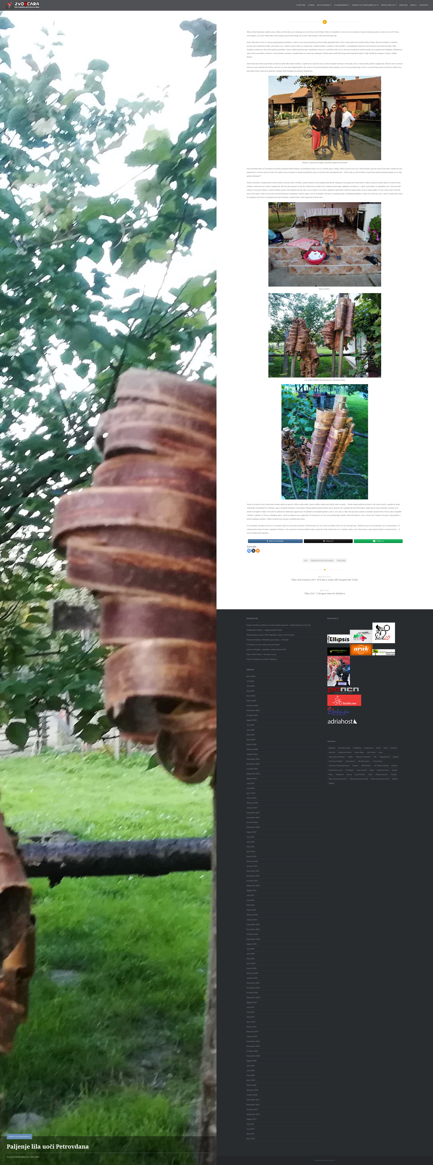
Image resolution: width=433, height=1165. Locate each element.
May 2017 (250, 1134)
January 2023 (251, 807)
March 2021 (251, 910)
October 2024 (252, 715)
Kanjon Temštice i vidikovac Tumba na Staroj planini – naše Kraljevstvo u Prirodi (278, 625)
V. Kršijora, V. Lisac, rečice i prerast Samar (263, 644)
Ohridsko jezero (364, 761)
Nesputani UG (388, 5)
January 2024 (251, 754)
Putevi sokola (362, 770)
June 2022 (250, 842)
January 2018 (251, 1095)
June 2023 (250, 788)
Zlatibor (394, 774)
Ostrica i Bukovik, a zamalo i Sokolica (261, 659)
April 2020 (250, 963)
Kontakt (423, 5)
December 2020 (252, 924)
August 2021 (251, 890)
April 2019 (250, 1022)
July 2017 (250, 1124)
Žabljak (331, 783)
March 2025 (251, 700)
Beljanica (332, 748)
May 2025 (250, 691)
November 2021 (253, 876)
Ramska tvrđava (383, 770)
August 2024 (251, 720)
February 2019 (252, 1031)
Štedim (394, 779)
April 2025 (250, 696)
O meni (311, 5)
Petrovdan (341, 560)
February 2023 (252, 803)
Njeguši (395, 757)
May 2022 (250, 846)
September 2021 (253, 885)
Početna (300, 5)
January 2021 (251, 919)
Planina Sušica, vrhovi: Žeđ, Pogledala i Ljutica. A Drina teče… (270, 635)
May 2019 (250, 1017)
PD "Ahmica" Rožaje (381, 766)
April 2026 (250, 676)
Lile (305, 560)
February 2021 (252, 915)
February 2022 (252, 861)
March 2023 (251, 798)
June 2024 (250, 730)
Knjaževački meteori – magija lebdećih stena (264, 630)
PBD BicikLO (366, 766)
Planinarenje (341, 5)
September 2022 (253, 827)
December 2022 (252, 812)
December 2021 (252, 871)
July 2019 (250, 1007)
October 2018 (252, 1051)
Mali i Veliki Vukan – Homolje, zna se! (261, 654)
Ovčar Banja (377, 761)
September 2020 (253, 939)
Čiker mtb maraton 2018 (359, 779)
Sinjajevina (340, 774)
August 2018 (251, 1061)
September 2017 (253, 1114)
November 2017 (253, 1104)
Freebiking (357, 748)
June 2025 (250, 686)
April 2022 (250, 851)
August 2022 (251, 832)
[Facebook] (249, 551)
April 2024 (250, 739)
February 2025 (252, 705)
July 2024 (250, 725)
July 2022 (250, 837)
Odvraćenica (350, 761)
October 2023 (252, 769)
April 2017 (250, 1138)
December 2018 (252, 1041)
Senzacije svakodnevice (364, 5)
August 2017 (251, 1119)
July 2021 (250, 895)
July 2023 (250, 783)
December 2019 (252, 983)
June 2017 (250, 1129)
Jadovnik (332, 752)
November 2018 (253, 1046)
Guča (385, 748)
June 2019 (250, 1012)
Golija (378, 748)
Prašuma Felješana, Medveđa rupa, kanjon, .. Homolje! (267, 640)
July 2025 (250, 681)
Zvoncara (19, 1157)
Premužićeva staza (336, 770)
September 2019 (253, 997)
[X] (253, 551)
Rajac (372, 770)
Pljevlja (394, 766)
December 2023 (252, 759)
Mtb (375, 757)
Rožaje (394, 770)
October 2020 (252, 934)
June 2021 (250, 900)
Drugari (404, 5)
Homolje (393, 748)
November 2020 (253, 929)
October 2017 (252, 1109)
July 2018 (250, 1065)
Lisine (380, 752)
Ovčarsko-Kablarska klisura (339, 766)
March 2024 (251, 744)
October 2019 (252, 992)
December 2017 (252, 1099)
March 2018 (251, 1085)
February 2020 (252, 973)
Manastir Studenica (363, 757)
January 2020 (251, 978)
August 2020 (251, 944)
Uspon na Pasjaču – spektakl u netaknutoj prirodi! (266, 649)
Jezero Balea (359, 752)
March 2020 (251, 968)
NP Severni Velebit (336, 761)
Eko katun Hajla (344, 748)
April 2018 (250, 1080)
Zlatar (370, 774)
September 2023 (253, 774)
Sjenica (349, 774)
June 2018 (250, 1070)
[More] (258, 551)
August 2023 (251, 778)
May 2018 (250, 1075)
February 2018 (252, 1090)
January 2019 (251, 1036)
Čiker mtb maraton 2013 (338, 779)
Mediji (414, 5)
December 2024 (252, 710)
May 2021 (250, 905)
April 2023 (250, 793)
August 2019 (251, 1002)
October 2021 (252, 881)
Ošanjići (355, 766)
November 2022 (253, 817)
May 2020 (250, 958)
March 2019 (251, 1027)
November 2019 (253, 988)
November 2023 (253, 764)
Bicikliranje (323, 5)
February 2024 (252, 749)
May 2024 (250, 735)
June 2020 (250, 953)
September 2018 (253, 1056)
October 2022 (252, 822)
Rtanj (331, 774)
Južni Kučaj (371, 752)
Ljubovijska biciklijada (337, 757)
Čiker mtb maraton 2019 (380, 779)
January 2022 (251, 866)
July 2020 (250, 949)
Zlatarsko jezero (381, 774)
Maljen (350, 757)
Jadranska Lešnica (344, 752)
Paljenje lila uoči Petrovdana (322, 560)
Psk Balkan (349, 770)
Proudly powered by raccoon (324, 1160)
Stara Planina (360, 774)
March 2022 (251, 856)
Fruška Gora (368, 748)
